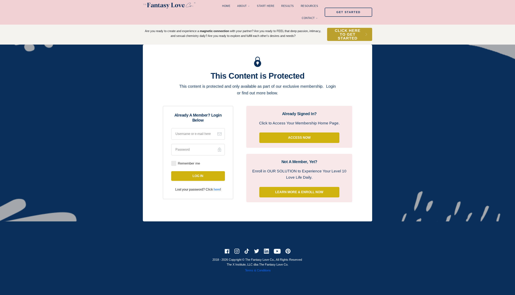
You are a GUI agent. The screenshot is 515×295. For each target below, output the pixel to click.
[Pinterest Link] (244, 270)
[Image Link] (169, 5)
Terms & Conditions (258, 270)
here (217, 189)
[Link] (227, 251)
